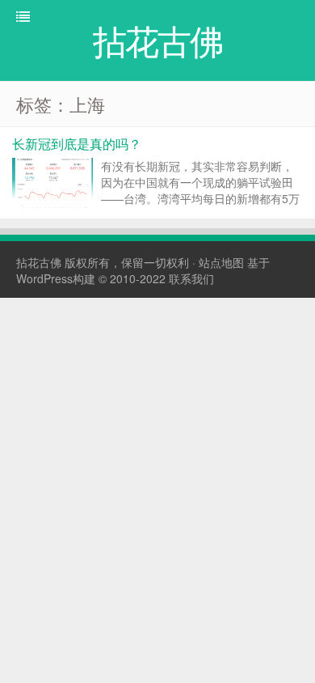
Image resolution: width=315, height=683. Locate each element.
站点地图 (221, 262)
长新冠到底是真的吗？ (76, 143)
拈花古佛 (38, 262)
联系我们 (191, 278)
